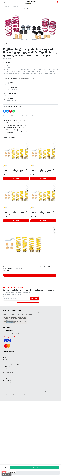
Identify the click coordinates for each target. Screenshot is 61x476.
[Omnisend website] (30, 252)
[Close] (52, 221)
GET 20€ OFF (30, 243)
